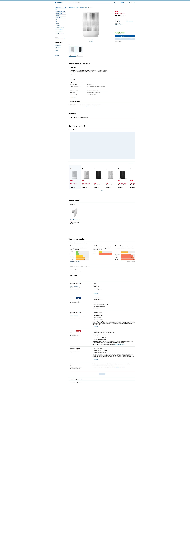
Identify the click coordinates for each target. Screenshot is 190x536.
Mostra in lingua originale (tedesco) (77, 429)
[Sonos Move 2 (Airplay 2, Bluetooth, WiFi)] (87, 142)
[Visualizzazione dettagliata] (79, 262)
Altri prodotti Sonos (129, 21)
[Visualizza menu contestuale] (127, 411)
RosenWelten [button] (75, 474)
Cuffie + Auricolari (59, 17)
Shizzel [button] (74, 500)
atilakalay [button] (74, 435)
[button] (125, 33)
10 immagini (91, 41)
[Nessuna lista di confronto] (129, 2)
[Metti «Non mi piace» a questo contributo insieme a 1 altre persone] (134, 436)
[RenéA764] (78, 411)
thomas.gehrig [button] (75, 454)
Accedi (122, 2)
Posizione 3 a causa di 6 (74, 293)
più (73, 482)
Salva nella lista (130, 38)
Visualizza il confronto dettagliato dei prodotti (117, 129)
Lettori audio (58, 25)
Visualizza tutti (131, 129)
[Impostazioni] (118, 2)
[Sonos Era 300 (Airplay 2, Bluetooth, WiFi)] (135, 142)
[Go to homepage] (58, 2)
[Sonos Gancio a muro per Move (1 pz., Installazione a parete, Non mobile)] (75, 223)
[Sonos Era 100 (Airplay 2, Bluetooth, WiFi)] (111, 142)
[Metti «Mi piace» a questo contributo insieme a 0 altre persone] (129, 455)
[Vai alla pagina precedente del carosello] (70, 147)
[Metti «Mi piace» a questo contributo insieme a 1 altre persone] (129, 436)
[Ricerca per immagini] (114, 3)
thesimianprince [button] (75, 515)
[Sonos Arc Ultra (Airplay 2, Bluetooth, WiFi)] (135, 183)
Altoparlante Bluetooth (59, 44)
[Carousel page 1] (100, 165)
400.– (117, 13)
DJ (56, 19)
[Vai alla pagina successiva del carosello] (133, 147)
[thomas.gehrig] (79, 455)
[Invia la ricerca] (70, 3)
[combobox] (76, 286)
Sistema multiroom (59, 29)
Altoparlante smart (59, 13)
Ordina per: (72, 286)
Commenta (73, 431)
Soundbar (56, 50)
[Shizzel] (78, 501)
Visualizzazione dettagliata (75, 268)
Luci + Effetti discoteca (60, 27)
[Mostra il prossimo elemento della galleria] (113, 24)
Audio (56, 9)
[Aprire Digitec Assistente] (127, 2)
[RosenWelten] (78, 475)
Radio (56, 48)
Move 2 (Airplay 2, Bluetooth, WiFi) (119, 350)
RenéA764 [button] (74, 410)
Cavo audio (57, 55)
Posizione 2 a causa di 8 (74, 322)
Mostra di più (73, 74)
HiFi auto (57, 23)
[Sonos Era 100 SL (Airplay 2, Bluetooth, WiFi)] (99, 142)
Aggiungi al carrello (125, 36)
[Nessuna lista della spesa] (132, 2)
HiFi (56, 21)
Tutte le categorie (58, 7)
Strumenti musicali (59, 31)
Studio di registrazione (60, 33)
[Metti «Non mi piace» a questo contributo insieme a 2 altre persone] (134, 411)
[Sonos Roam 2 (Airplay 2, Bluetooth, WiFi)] (123, 142)
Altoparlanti (58, 15)
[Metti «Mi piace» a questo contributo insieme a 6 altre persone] (129, 411)
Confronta (120, 38)
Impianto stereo (57, 47)
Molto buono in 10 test (119, 24)
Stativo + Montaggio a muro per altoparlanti (74, 226)
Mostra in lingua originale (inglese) (77, 535)
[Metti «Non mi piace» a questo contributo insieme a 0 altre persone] (134, 455)
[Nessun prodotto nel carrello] (134, 2)
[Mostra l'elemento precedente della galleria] (68, 24)
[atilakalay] (78, 436)
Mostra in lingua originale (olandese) (77, 508)
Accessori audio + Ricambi (60, 11)
